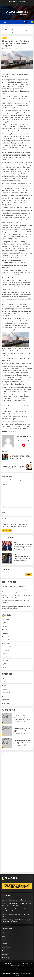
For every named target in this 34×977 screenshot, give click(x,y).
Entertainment (6, 692)
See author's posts (23, 441)
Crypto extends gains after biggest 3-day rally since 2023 (22, 730)
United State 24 (7, 48)
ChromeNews (24, 973)
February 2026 (6, 640)
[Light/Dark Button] (25, 22)
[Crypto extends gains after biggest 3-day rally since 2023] (7, 731)
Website (4, 518)
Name (4, 506)
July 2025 (4, 664)
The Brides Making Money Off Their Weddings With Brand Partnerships (22, 742)
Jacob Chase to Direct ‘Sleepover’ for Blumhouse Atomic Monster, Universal (22, 717)
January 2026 (6, 643)
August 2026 (5, 619)
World (3, 682)
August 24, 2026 (19, 549)
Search (5, 569)
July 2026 (4, 623)
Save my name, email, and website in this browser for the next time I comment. (15, 525)
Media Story (5, 703)
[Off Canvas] (2, 21)
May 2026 (4, 630)
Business (4, 689)
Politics (4, 38)
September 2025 (6, 657)
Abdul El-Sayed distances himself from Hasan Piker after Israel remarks (22, 558)
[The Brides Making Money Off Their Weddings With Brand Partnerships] (7, 743)
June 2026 (5, 626)
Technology (5, 700)
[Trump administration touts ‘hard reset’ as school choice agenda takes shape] (7, 546)
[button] (5, 22)
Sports (3, 696)
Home (3, 678)
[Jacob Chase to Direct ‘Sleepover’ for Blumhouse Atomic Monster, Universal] (7, 718)
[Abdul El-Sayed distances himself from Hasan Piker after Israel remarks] (7, 558)
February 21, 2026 (18, 48)
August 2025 (5, 660)
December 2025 (6, 647)
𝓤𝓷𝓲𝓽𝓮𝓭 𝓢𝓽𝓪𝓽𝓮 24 (17, 11)
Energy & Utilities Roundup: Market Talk (14, 586)
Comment (5, 485)
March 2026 (5, 636)
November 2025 (6, 650)
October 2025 (6, 653)
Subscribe (32, 22)
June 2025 (5, 667)
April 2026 (5, 633)
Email (4, 512)
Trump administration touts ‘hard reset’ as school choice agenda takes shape (23, 546)
